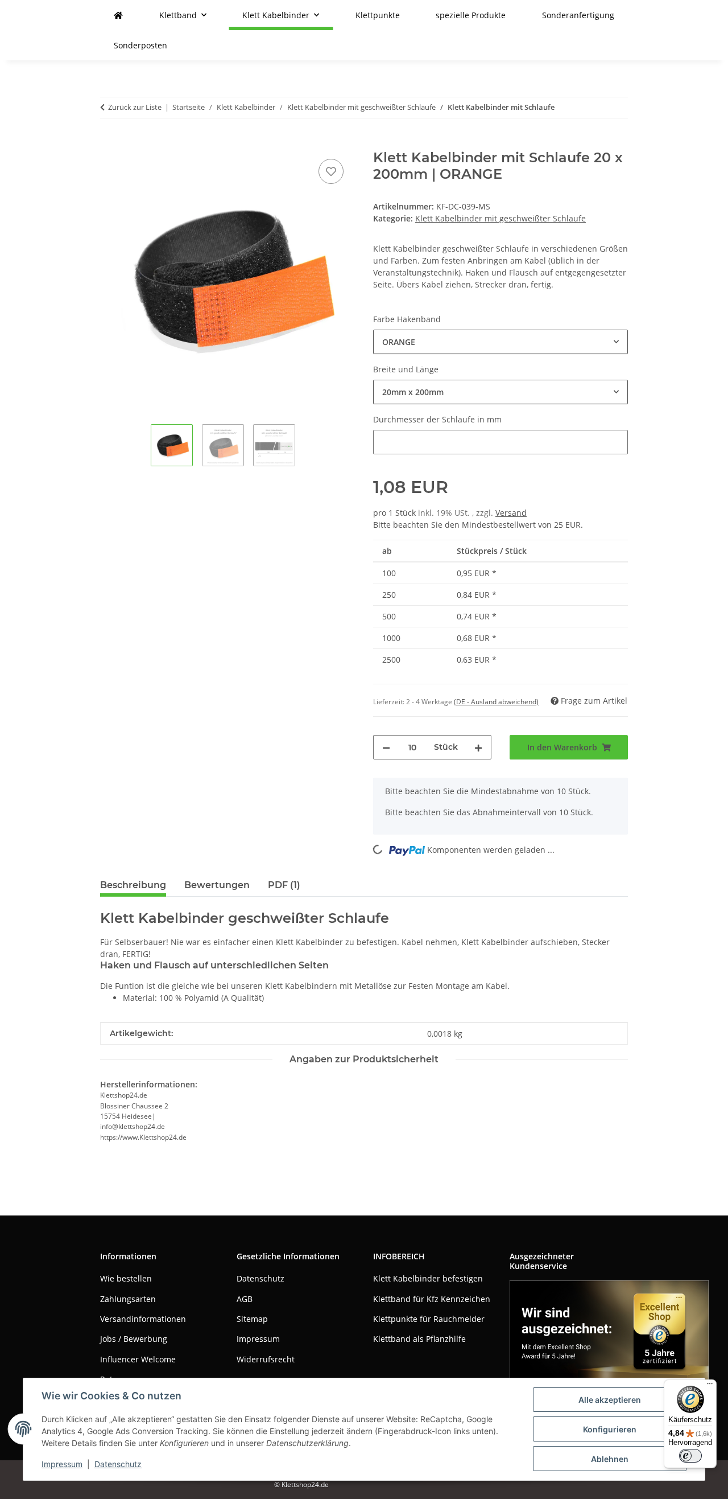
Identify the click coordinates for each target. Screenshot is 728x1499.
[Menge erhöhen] (478, 747)
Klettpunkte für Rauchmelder (429, 1318)
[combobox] (500, 342)
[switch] (690, 1456)
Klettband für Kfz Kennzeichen (431, 1298)
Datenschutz (118, 1464)
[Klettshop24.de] (118, 15)
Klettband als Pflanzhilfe (419, 1338)
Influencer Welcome (138, 1359)
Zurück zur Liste (135, 107)
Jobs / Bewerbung (133, 1338)
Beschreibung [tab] (133, 885)
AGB (245, 1298)
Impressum (62, 1464)
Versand (511, 512)
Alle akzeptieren (609, 1399)
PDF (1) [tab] (284, 885)
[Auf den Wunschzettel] (331, 171)
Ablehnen (609, 1459)
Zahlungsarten (128, 1298)
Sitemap (252, 1318)
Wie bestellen (126, 1278)
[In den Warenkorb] (109, 143)
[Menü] (710, 1386)
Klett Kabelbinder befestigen (428, 1278)
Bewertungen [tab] (217, 885)
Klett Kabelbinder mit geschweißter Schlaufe (500, 218)
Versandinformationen (143, 1318)
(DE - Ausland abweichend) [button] (496, 702)
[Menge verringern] (386, 747)
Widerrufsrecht (266, 1359)
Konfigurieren (609, 1429)
